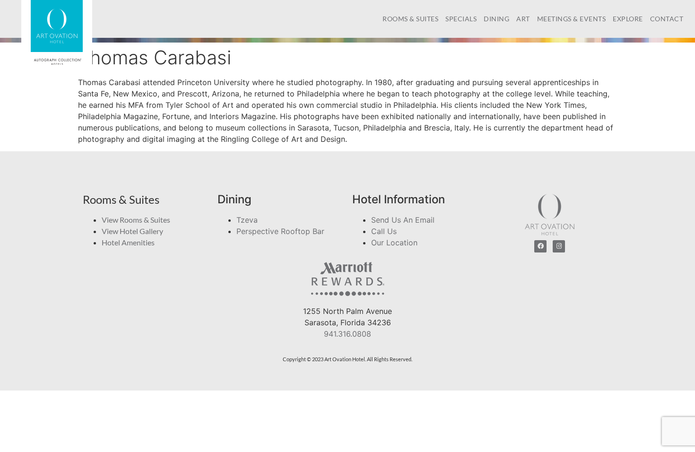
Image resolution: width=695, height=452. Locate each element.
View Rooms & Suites (136, 219)
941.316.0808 (347, 334)
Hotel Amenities (128, 242)
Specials (461, 19)
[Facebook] (540, 246)
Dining (496, 19)
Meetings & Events (571, 19)
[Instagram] (559, 246)
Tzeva (247, 220)
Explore (628, 19)
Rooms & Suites (410, 19)
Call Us (384, 231)
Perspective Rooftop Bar (280, 231)
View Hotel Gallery (132, 230)
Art (523, 19)
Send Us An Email (402, 220)
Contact (667, 19)
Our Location (394, 242)
